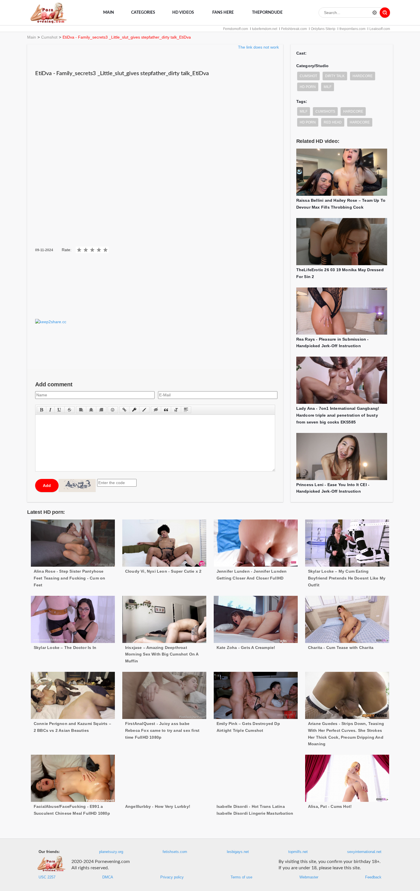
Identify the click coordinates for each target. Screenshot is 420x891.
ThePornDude (267, 13)
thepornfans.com (352, 29)
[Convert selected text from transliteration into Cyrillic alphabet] (176, 409)
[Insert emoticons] (113, 409)
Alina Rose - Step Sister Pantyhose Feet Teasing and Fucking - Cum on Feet (69, 578)
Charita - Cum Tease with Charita (340, 647)
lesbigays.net (238, 852)
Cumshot (49, 37)
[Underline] (59, 409)
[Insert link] (124, 409)
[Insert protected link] (134, 409)
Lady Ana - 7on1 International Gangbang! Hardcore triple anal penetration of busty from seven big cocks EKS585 (337, 415)
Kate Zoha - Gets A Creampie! (246, 647)
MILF (327, 87)
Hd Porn (308, 122)
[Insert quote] (166, 409)
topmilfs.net (298, 852)
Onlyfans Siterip (323, 29)
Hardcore (363, 76)
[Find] (385, 12)
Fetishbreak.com (294, 29)
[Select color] (144, 409)
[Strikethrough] (69, 409)
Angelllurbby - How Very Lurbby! (157, 806)
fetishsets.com (175, 852)
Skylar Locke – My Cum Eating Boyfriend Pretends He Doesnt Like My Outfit (346, 578)
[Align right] (101, 409)
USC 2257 (47, 877)
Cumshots (325, 111)
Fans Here (223, 13)
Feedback (373, 877)
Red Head (333, 122)
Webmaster (308, 877)
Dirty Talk (335, 76)
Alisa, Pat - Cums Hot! (330, 806)
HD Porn (308, 87)
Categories (143, 13)
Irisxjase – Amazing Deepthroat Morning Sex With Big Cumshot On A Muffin (162, 654)
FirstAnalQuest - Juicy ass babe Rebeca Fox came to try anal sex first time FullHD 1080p (162, 730)
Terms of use (241, 877)
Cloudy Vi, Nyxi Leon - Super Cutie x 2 (163, 571)
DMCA (107, 877)
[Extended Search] (374, 12)
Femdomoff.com (235, 29)
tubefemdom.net (264, 29)
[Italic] (50, 409)
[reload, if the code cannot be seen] (77, 485)
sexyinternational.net (364, 852)
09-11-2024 (44, 250)
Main (108, 13)
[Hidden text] (156, 409)
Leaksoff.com (379, 29)
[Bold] (41, 409)
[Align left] (81, 409)
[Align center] (91, 409)
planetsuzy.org (111, 852)
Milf (303, 111)
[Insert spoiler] (186, 409)
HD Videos (183, 13)
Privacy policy (172, 877)
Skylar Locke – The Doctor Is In (65, 647)
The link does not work (258, 47)
